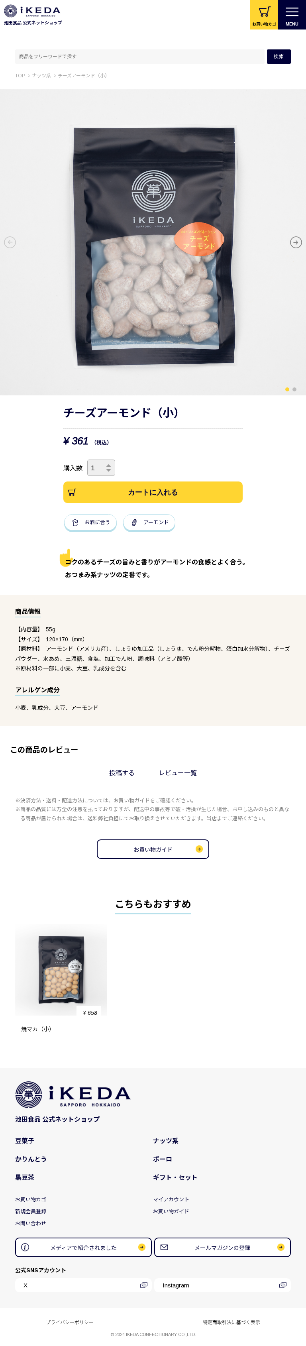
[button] (287, 389)
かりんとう (31, 1159)
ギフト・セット (175, 1177)
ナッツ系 (41, 76)
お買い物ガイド (153, 850)
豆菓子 (24, 1141)
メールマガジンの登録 (222, 1248)
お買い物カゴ (30, 1200)
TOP (20, 76)
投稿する (122, 773)
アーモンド (156, 522)
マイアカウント (171, 1200)
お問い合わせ (30, 1223)
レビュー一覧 (178, 773)
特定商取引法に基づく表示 (231, 1322)
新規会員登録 (30, 1211)
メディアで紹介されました (83, 1248)
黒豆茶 (24, 1177)
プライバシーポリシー (70, 1322)
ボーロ (162, 1159)
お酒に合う (97, 522)
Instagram (176, 1285)
